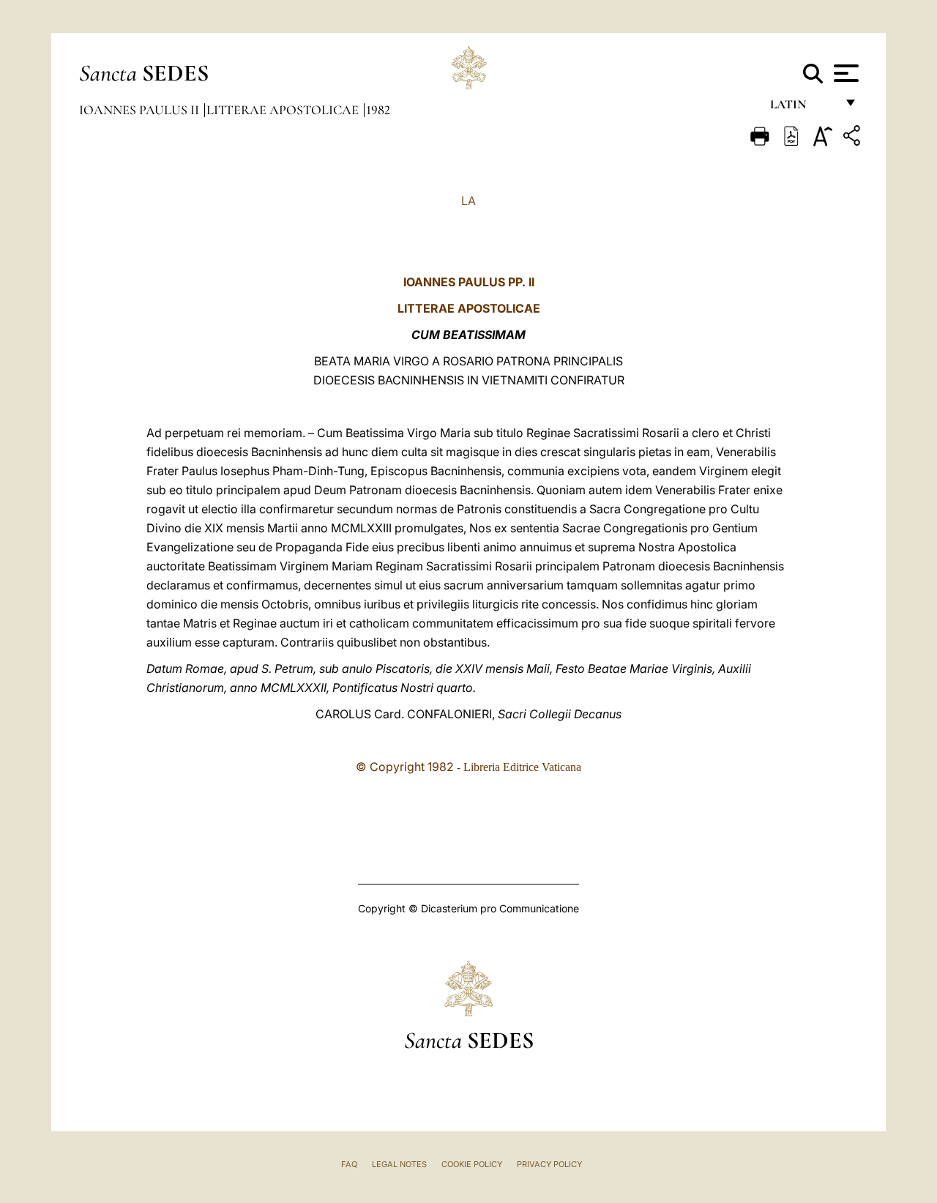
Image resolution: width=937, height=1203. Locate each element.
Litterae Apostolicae (284, 110)
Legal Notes (399, 1164)
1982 (378, 110)
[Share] (853, 138)
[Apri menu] (844, 73)
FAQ (349, 1164)
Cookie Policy (471, 1164)
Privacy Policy (549, 1164)
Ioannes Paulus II (140, 110)
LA (468, 200)
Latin (803, 108)
